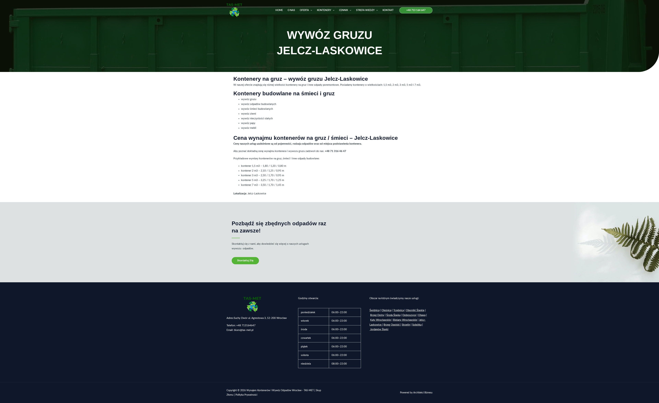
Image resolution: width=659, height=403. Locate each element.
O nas (291, 10)
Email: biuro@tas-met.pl (240, 330)
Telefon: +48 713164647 (241, 325)
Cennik (343, 10)
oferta (304, 10)
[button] (310, 10)
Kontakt (388, 10)
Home (279, 10)
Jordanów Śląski (379, 329)
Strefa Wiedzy (365, 10)
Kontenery (324, 10)
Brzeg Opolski (392, 324)
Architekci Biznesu (422, 392)
